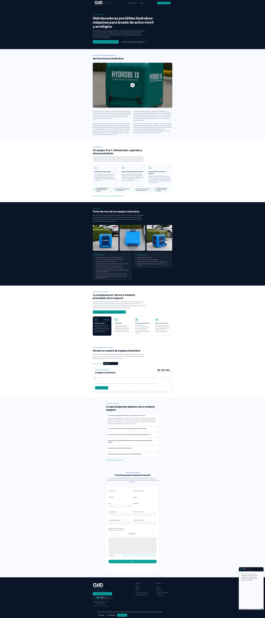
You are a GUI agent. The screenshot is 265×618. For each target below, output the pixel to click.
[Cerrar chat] (261, 569)
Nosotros (159, 588)
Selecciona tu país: (97, 363)
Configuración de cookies (162, 592)
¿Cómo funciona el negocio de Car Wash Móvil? (132, 41)
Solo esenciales (111, 615)
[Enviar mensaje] (261, 609)
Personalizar (101, 615)
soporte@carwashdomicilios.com (101, 606)
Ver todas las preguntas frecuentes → (115, 460)
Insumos (137, 590)
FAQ (158, 586)
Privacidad (159, 590)
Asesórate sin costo (164, 3)
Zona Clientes (160, 594)
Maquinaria (137, 588)
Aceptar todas (122, 615)
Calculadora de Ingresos (142, 594)
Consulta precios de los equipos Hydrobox (106, 41)
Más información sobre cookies (155, 611)
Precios (141, 3)
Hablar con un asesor (102, 387)
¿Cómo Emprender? (132, 3)
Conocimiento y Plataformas (142, 592)
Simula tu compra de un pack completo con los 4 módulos (108, 312)
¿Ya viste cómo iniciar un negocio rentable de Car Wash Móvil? (107, 196)
